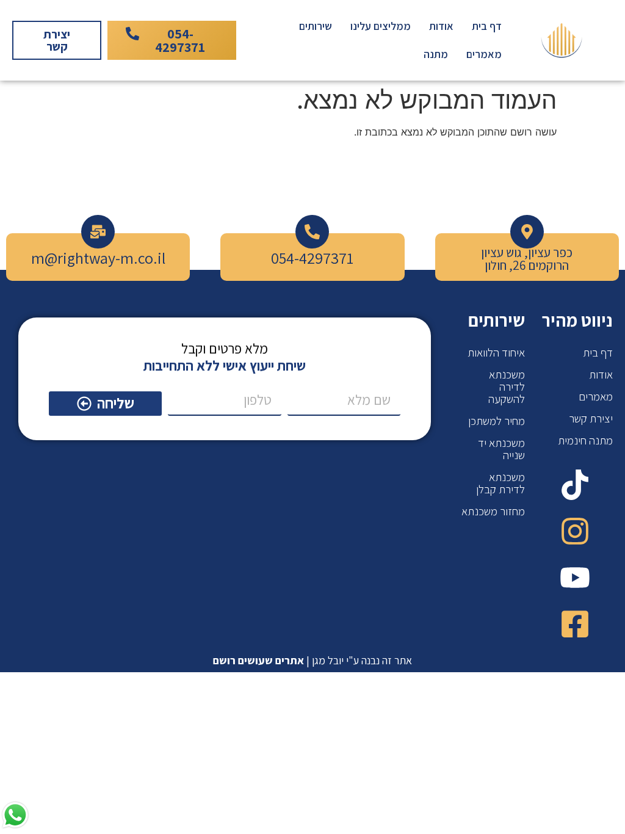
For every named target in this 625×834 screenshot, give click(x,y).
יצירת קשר (591, 418)
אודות (441, 26)
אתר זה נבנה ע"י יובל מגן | (312, 660)
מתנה (436, 54)
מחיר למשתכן (496, 420)
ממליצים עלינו (380, 26)
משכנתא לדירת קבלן (500, 483)
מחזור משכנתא (493, 511)
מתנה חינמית (585, 440)
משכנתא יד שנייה (501, 448)
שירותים (315, 26)
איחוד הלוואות (496, 352)
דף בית (487, 26)
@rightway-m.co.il (105, 257)
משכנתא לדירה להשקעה (506, 386)
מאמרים (484, 54)
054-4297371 (312, 257)
